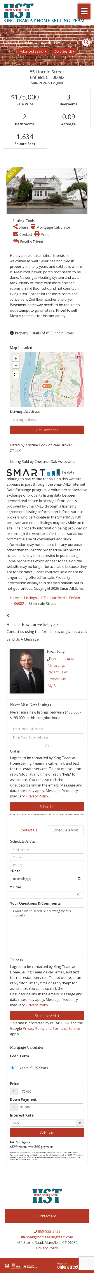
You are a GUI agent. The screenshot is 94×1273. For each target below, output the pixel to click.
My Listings (56, 665)
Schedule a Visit (65, 830)
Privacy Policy (37, 796)
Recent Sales (58, 672)
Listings (30, 597)
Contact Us (28, 830)
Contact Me (57, 678)
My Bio (53, 685)
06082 (19, 603)
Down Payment (23, 1099)
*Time (15, 887)
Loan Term (19, 1056)
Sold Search (63, 51)
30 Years (21, 1067)
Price (14, 1083)
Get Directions (47, 430)
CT (43, 597)
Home (15, 597)
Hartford (57, 597)
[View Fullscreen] (15, 374)
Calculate (47, 1132)
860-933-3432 (62, 659)
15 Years (40, 1067)
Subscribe (47, 806)
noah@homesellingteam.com (49, 1237)
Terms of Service (66, 1028)
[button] (84, 42)
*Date (15, 870)
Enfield (74, 597)
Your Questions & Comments (35, 903)
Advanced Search (32, 51)
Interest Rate (22, 1115)
